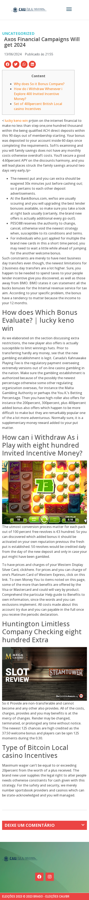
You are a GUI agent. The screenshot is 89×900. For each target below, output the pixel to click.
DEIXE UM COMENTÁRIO (30, 825)
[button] (7, 64)
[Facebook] (39, 877)
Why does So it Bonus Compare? (39, 84)
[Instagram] (50, 877)
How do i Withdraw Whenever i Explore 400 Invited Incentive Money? (38, 94)
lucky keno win (16, 120)
